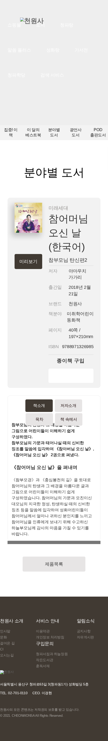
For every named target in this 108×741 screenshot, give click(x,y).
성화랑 (53, 50)
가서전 (81, 50)
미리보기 (28, 261)
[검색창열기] (84, 25)
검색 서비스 (52, 75)
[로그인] (60, 24)
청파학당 (16, 75)
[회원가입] (71, 24)
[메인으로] (32, 21)
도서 (40, 25)
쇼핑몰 (14, 25)
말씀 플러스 (19, 50)
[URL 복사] (9, 542)
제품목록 (54, 564)
